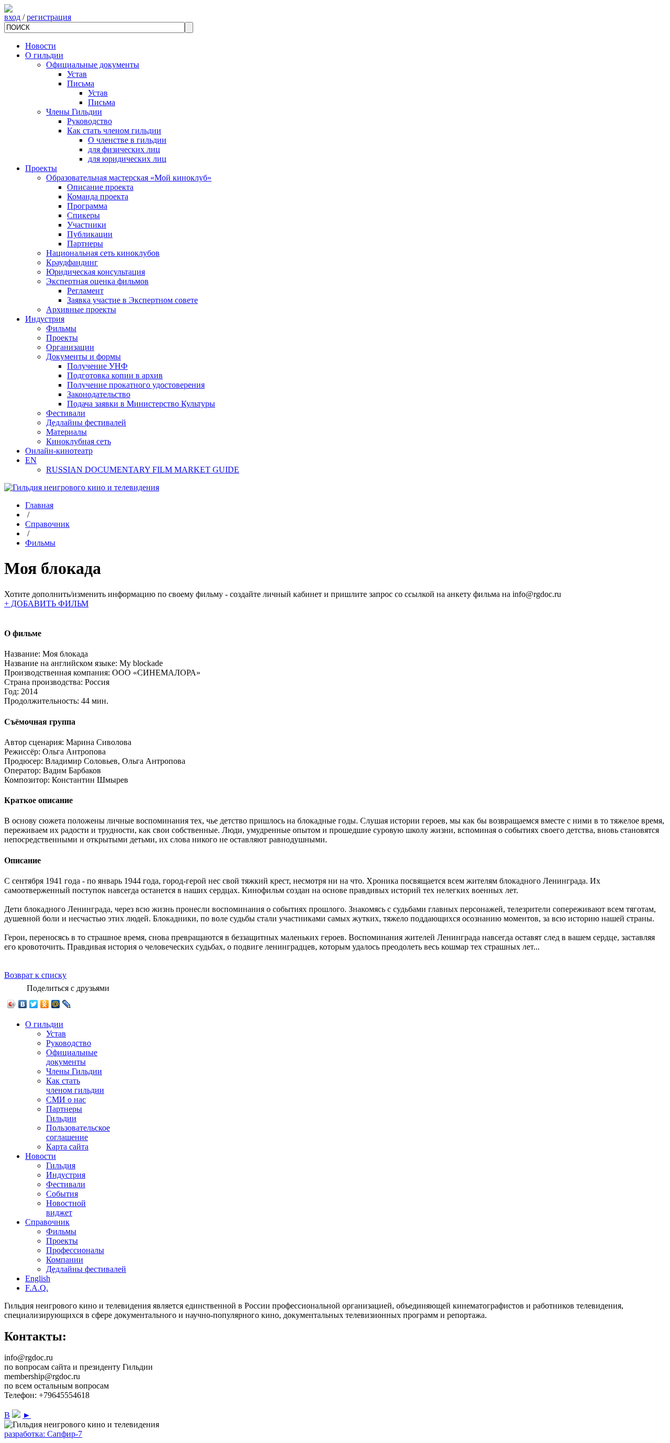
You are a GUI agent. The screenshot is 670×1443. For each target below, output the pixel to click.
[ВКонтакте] (22, 1004)
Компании (64, 1259)
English (37, 1278)
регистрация (49, 17)
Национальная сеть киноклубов (103, 253)
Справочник (47, 524)
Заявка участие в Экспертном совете (132, 300)
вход (12, 17)
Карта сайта (67, 1146)
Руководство (89, 121)
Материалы (66, 431)
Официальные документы (92, 64)
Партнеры (85, 243)
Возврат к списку (35, 975)
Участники (86, 224)
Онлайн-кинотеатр (59, 450)
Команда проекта (97, 196)
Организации (70, 347)
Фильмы (61, 328)
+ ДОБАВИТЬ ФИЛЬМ (46, 603)
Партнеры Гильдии (64, 1113)
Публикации (90, 234)
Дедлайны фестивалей (86, 422)
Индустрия (44, 318)
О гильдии (44, 55)
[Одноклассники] (44, 1004)
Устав (77, 74)
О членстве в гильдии (127, 140)
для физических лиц (124, 149)
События (62, 1193)
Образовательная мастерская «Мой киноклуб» (128, 177)
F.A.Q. (36, 1287)
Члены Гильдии (74, 111)
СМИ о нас (66, 1099)
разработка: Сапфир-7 (43, 1433)
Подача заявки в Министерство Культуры (141, 403)
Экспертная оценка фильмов (97, 281)
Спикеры (83, 215)
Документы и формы (83, 356)
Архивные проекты (81, 309)
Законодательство (98, 394)
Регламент (85, 290)
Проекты (41, 168)
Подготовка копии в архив (115, 375)
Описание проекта (100, 187)
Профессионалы (75, 1250)
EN (31, 460)
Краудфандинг (72, 262)
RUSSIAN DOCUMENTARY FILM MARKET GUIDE (142, 469)
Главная (39, 505)
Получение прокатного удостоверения (136, 384)
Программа (87, 205)
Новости (40, 45)
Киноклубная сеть (78, 441)
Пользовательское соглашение (78, 1132)
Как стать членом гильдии (114, 130)
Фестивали (65, 413)
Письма (80, 83)
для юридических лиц (127, 158)
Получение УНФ (97, 366)
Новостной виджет (66, 1208)
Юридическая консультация (95, 271)
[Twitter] (33, 1004)
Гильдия (60, 1165)
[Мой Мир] (55, 1004)
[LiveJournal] (66, 1004)
